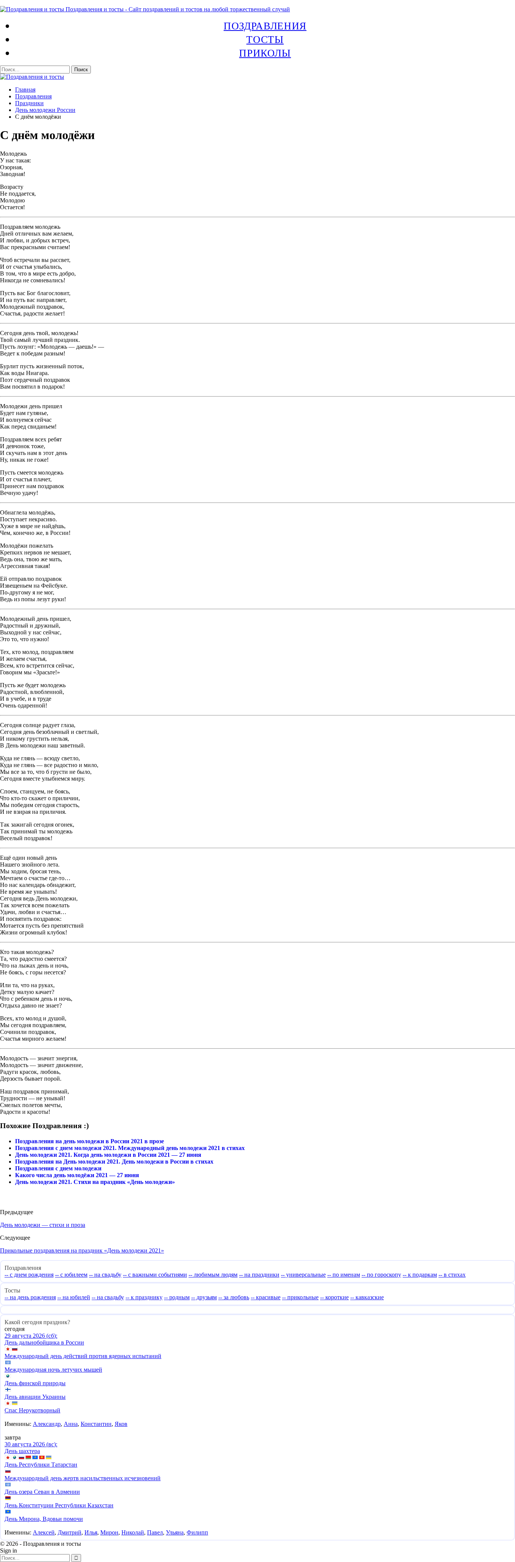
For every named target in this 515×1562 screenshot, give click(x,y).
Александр (47, 1424)
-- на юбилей (73, 1297)
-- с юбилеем (71, 1274)
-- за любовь (233, 1297)
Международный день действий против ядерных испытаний (83, 1356)
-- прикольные (300, 1297)
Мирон (109, 1532)
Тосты (265, 39)
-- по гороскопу (381, 1274)
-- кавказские (367, 1297)
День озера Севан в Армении (42, 1491)
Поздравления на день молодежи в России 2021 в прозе (89, 1141)
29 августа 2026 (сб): (31, 1335)
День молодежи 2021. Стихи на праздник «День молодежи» (95, 1182)
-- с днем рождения (29, 1274)
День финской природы (35, 1383)
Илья (90, 1532)
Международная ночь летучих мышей (53, 1369)
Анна (71, 1424)
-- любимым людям (213, 1274)
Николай (132, 1532)
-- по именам (343, 1274)
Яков (121, 1424)
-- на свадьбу (105, 1274)
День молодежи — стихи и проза (42, 1225)
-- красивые (265, 1297)
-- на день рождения (30, 1297)
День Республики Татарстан (41, 1464)
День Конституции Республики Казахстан (59, 1505)
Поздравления (265, 25)
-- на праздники (259, 1274)
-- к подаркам (420, 1274)
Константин (96, 1424)
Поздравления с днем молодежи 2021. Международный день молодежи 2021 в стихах (130, 1148)
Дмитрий (69, 1532)
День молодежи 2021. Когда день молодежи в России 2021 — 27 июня (108, 1155)
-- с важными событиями (155, 1274)
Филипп (197, 1532)
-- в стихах (452, 1274)
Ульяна (175, 1532)
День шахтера (22, 1451)
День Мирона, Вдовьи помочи (44, 1519)
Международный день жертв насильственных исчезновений (83, 1478)
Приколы (265, 53)
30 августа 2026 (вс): (31, 1444)
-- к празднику (144, 1297)
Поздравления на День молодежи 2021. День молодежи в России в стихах (114, 1161)
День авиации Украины (35, 1397)
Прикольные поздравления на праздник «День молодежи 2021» (82, 1250)
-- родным (177, 1297)
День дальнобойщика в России (44, 1342)
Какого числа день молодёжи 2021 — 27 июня (77, 1175)
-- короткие (334, 1297)
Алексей (44, 1532)
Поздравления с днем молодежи (58, 1168)
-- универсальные (303, 1274)
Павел (155, 1532)
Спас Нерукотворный (32, 1410)
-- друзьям (204, 1297)
